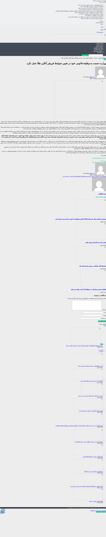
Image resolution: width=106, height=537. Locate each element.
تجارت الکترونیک (99, 162)
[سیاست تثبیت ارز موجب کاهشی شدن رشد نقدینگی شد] (88, 440)
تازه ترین (100, 349)
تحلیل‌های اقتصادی (98, 48)
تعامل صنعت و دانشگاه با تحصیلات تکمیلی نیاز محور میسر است (86, 486)
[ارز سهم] (103, 29)
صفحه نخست (99, 43)
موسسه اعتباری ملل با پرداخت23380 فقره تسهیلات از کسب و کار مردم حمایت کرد (80, 219)
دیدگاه (104, 309)
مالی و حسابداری (98, 49)
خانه (105, 58)
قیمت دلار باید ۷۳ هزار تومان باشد (95, 242)
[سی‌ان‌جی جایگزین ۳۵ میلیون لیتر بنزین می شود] (92, 394)
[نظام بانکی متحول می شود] (88, 499)
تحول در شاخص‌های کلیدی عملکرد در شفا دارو (91, 13)
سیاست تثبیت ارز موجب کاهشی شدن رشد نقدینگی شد (89, 441)
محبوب (101, 351)
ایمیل (104, 315)
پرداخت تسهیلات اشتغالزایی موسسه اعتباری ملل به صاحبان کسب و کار (84, 345)
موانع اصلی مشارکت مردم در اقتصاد (93, 471)
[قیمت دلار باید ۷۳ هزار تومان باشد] (91, 239)
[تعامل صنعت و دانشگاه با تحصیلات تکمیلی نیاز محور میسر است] (88, 485)
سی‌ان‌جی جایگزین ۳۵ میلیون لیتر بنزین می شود (90, 8)
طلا (93, 162)
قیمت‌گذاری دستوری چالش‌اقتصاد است (93, 456)
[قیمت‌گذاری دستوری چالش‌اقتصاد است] (88, 455)
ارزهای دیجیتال (99, 46)
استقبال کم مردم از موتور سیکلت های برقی (91, 6)
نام (105, 312)
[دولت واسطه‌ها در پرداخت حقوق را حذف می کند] (88, 364)
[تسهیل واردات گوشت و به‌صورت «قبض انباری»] (88, 409)
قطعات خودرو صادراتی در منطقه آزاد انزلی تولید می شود (88, 289)
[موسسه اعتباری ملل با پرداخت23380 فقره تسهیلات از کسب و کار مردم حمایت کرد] (91, 216)
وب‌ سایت (103, 318)
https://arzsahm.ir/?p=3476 (98, 158)
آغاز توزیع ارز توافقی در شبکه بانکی (94, 15)
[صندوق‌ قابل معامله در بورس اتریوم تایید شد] (91, 263)
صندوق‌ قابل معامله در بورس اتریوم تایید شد (92, 266)
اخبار (102, 58)
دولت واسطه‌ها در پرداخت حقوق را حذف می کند (90, 5)
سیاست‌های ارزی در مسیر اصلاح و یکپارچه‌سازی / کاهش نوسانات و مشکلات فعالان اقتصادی (79, 11)
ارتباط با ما (100, 52)
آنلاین (104, 162)
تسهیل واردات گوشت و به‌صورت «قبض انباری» (91, 9)
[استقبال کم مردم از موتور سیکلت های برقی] (88, 379)
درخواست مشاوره (98, 51)
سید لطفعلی (91, 77)
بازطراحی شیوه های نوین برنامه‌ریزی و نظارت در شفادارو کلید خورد (85, 16)
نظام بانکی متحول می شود (96, 501)
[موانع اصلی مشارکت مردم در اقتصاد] (88, 470)
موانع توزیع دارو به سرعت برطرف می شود (92, 18)
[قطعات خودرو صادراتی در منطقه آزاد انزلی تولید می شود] (93, 286)
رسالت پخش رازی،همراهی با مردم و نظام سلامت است (88, 12)
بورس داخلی (99, 45)
